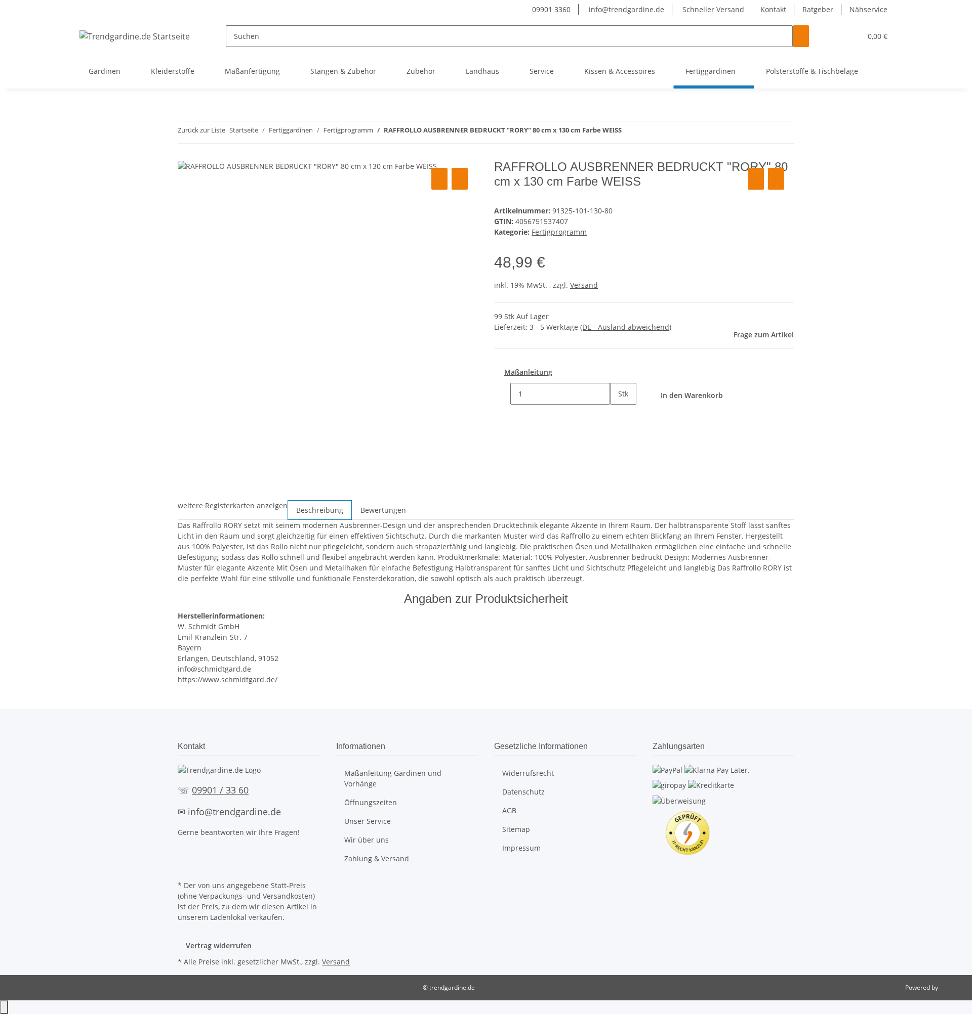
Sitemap (516, 829)
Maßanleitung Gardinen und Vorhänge (392, 778)
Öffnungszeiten (370, 802)
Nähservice (868, 9)
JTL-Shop (952, 987)
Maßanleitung (528, 372)
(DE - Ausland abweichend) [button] (625, 327)
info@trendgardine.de (625, 9)
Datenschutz (523, 792)
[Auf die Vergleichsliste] (439, 179)
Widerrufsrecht (528, 773)
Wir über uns (366, 840)
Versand (584, 285)
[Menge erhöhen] (618, 415)
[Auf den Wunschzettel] (460, 179)
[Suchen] (801, 36)
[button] (833, 36)
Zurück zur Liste (201, 130)
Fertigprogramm (559, 232)
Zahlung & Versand (376, 858)
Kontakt (773, 9)
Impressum (521, 848)
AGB (509, 810)
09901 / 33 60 (220, 790)
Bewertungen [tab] (383, 510)
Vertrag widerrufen (219, 945)
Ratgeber (817, 9)
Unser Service (367, 821)
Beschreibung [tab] (319, 510)
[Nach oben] (4, 1007)
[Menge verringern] (502, 394)
